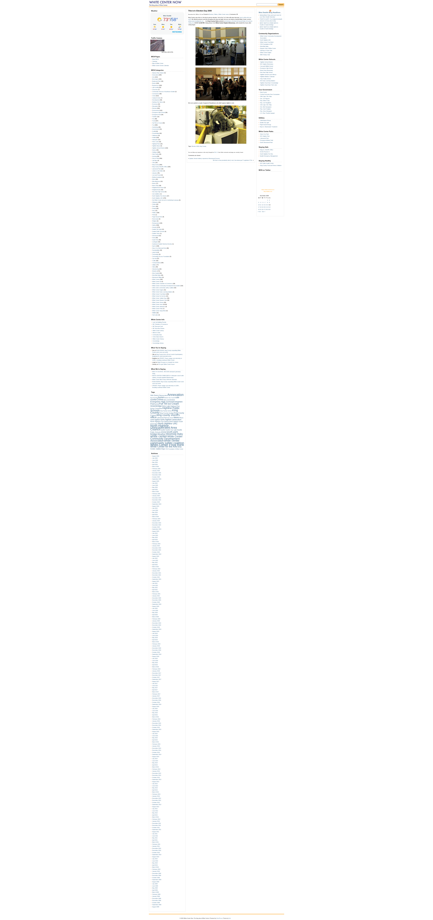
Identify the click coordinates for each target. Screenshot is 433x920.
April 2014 (155, 765)
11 (260, 204)
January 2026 (156, 470)
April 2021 (155, 589)
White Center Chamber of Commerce (162, 283)
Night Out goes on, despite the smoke (168, 362)
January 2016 (156, 721)
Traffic (154, 260)
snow (163, 432)
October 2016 (156, 702)
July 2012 (155, 808)
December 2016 (156, 698)
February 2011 (156, 844)
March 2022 (155, 566)
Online (154, 204)
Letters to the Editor (157, 171)
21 (266, 207)
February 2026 (156, 468)
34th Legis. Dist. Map (266, 96)
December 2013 (156, 773)
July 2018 (155, 658)
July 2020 (155, 608)
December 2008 (156, 898)
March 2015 (155, 742)
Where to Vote (156, 332)
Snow (153, 237)
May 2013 (155, 787)
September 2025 (156, 479)
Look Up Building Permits (159, 322)
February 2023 (156, 543)
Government (155, 129)
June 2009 (155, 886)
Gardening (155, 127)
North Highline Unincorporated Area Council (163, 427)
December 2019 (156, 623)
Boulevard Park (156, 81)
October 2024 (156, 502)
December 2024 (156, 498)
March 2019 (155, 641)
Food (153, 120)
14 (266, 204)
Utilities (154, 264)
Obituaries (155, 202)
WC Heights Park (265, 136)
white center (158, 436)
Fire (153, 118)
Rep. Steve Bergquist (266, 111)
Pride (153, 214)
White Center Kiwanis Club (159, 300)
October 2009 (156, 877)
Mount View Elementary (266, 70)
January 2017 (156, 696)
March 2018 (155, 666)
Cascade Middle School (266, 66)
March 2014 (155, 767)
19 (262, 207)
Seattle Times (156, 233)
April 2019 (155, 639)
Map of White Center (157, 63)
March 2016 (155, 717)
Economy (154, 104)
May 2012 (155, 813)
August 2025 (155, 481)
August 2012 (155, 806)
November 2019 (156, 625)
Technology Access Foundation (160, 256)
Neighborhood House (158, 187)
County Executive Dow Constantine (270, 94)
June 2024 (155, 510)
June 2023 (155, 535)
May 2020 (155, 612)
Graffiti (154, 131)
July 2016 (155, 708)
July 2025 (155, 483)
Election (154, 108)
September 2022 (156, 554)
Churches (155, 89)
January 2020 (156, 621)
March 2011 (155, 842)
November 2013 (156, 775)
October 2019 (156, 627)
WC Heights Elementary (266, 64)
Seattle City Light (156, 229)
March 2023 (155, 541)
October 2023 (156, 527)
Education (155, 106)
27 (264, 209)
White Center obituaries (158, 306)
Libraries (154, 173)
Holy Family (155, 154)
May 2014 (155, 762)
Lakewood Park (156, 169)
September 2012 (156, 804)
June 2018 (155, 660)
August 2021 (155, 581)
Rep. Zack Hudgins (265, 109)
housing (154, 156)
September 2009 (156, 879)
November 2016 (156, 700)
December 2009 (156, 873)
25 (260, 209)
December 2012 (156, 798)
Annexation (155, 75)
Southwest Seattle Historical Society (162, 244)
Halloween (155, 135)
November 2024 (156, 500)
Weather (154, 271)
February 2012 (156, 819)
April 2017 (155, 689)
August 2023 (155, 531)
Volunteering (155, 269)
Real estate (155, 219)
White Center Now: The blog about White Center (166, 3)
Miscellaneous (156, 181)
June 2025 (155, 485)
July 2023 (155, 533)
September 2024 (156, 504)
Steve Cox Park (264, 134)
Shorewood (155, 235)
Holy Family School (166, 411)
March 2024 (155, 516)
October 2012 (156, 802)
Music (153, 183)
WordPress (219, 918)
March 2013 (155, 792)
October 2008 (156, 902)
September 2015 (156, 729)
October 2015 (156, 727)
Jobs (153, 162)
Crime (153, 95)
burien (161, 397)
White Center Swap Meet (159, 310)
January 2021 (156, 596)
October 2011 (156, 827)
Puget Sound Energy (265, 124)
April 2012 (155, 815)
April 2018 (155, 664)
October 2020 (156, 602)
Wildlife (154, 312)
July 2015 (155, 733)
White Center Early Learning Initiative (162, 292)
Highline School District (158, 148)
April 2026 (155, 464)
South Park (155, 239)
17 (259, 207)
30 (269, 209)
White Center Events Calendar (160, 65)
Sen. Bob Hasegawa (265, 107)
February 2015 (156, 744)
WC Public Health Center (267, 163)
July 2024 (155, 508)
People (154, 208)
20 (264, 207)
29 (268, 209)
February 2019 (156, 644)
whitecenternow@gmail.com (196, 21)
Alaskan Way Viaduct (158, 73)
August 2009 (155, 881)
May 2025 (155, 487)
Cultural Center (156, 98)
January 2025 (156, 495)
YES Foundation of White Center (174, 449)
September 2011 (156, 829)
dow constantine (169, 400)
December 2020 (156, 598)
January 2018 (156, 671)
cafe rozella (155, 87)
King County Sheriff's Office (159, 166)
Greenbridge (155, 133)
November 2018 (156, 650)
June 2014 (155, 760)
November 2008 (156, 900)
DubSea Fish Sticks (157, 102)
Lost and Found (156, 175)
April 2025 (155, 489)
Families (154, 116)
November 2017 (156, 675)
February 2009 (156, 894)
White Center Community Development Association (166, 285)
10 (259, 204)
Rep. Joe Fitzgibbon (265, 102)
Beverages (155, 79)
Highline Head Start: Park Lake (268, 85)
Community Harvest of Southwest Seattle (163, 91)
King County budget (167, 413)
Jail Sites (154, 160)
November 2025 (156, 475)
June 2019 (155, 635)
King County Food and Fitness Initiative (270, 165)
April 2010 (155, 865)
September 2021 (156, 579)
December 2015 (156, 723)
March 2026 (155, 466)
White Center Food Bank (159, 294)
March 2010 (155, 867)
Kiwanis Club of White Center (268, 48)
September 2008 (156, 904)
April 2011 (155, 840)
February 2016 (156, 719)
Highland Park (156, 143)
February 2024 (156, 518)
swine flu (154, 252)
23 (269, 207)
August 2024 (155, 506)
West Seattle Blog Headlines (269, 12)
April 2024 (155, 514)
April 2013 (155, 790)
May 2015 (155, 737)
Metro (153, 179)
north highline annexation (170, 420)
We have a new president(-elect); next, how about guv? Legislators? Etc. (233, 160)
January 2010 (156, 871)
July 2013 (155, 783)
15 (268, 204)
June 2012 (155, 810)
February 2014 (156, 769)
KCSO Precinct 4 (264, 151)
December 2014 (156, 748)
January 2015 (156, 746)
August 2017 (155, 681)
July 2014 (155, 758)
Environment (155, 110)
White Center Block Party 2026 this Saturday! (164, 379)
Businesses (155, 85)
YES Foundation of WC (266, 44)
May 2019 (155, 637)
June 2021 (155, 585)
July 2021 (155, 583)
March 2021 (155, 591)
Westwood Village (157, 277)
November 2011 (156, 825)
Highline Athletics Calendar (267, 76)
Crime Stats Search (158, 336)
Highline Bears (156, 146)
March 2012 (155, 817)
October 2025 (156, 477)
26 (262, 209)
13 (264, 204)
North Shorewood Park (266, 142)
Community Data (157, 334)
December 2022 (156, 548)
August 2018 (155, 656)
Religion (154, 221)
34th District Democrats (158, 395)
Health (154, 137)
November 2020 (156, 600)
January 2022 (156, 570)
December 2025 (156, 472)
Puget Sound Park (157, 216)
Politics (154, 212)
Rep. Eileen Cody (265, 100)
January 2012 (156, 821)
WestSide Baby (156, 275)
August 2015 (155, 731)
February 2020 (156, 619)
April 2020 (155, 614)
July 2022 (155, 558)
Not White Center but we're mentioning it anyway (165, 200)
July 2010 (155, 858)
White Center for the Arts (159, 296)
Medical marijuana (157, 177)
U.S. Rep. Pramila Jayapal (267, 113)
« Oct (259, 211)
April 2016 (155, 715)
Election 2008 (195, 146)
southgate (155, 241)
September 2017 (156, 679)
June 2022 (155, 560)
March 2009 (155, 892)
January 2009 (156, 896)
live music (170, 417)
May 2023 (155, 537)
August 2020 (155, 606)
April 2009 (155, 890)
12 (262, 204)
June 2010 (155, 861)
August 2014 (155, 756)
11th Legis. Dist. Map (266, 104)
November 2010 (156, 850)
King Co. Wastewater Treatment (268, 126)
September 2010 (156, 854)
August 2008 (155, 906)
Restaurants (155, 223)
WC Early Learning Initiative (267, 80)
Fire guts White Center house (167, 364)
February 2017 (156, 694)
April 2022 (155, 564)
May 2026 (155, 462)
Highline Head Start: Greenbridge (269, 83)
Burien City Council (170, 397)
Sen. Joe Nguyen (265, 98)
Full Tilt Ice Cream (157, 123)
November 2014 (156, 750)
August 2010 (155, 856)
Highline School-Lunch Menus (268, 74)
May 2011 (155, 838)
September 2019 (156, 629)
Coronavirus (155, 93)
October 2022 (156, 552)
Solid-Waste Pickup (265, 120)
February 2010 (156, 869)
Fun (153, 125)
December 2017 (156, 673)
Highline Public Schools (165, 409)
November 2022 (156, 550)
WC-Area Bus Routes (158, 328)
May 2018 (155, 662)
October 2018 (156, 652)
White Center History (158, 339)
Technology (155, 254)
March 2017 (155, 692)
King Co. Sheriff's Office (266, 149)
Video (153, 267)
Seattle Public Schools (158, 231)
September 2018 (156, 654)
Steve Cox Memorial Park (159, 248)
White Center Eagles (157, 290)
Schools (154, 227)
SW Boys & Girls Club (266, 50)
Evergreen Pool (156, 114)
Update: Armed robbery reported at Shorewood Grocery (204, 158)
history (154, 150)
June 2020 (155, 610)
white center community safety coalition (163, 287)
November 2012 (156, 800)
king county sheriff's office (165, 416)
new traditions (156, 194)
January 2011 (156, 846)
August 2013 (155, 781)
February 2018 (156, 669)
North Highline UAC (157, 198)
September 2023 (156, 529)
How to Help (155, 158)
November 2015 (156, 725)
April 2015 (155, 740)
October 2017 (156, 677)
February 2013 (156, 794)
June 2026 (155, 460)
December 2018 (156, 648)
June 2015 (155, 735)
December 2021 (156, 573)
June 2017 (155, 685)
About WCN (155, 59)
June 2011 (155, 836)
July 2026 (155, 458)
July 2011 (154, 833)
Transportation (156, 262)
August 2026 (155, 456)
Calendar (154, 61)
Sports (154, 246)
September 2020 (156, 604)
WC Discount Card (158, 326)
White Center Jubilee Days (159, 298)
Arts (153, 77)
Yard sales (155, 315)
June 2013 (155, 785)
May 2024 (155, 512)
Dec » (263, 211)
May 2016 (155, 712)
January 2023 (156, 545)
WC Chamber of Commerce (160, 324)
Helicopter (155, 139)
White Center (155, 279)
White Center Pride (157, 308)
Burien (154, 83)
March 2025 (155, 491)
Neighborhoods (156, 189)
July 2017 (155, 683)
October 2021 (156, 577)
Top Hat (154, 258)
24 (259, 209)
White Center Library (158, 302)
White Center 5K (156, 281)
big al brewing (154, 397)
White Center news (157, 304)
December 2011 (156, 823)
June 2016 (155, 710)
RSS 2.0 (216, 152)
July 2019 (155, 633)
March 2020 (155, 616)
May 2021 (155, 587)
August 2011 (155, 831)
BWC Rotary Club (265, 54)
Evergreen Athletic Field (266, 140)
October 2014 (156, 752)
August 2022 (155, 556)
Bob (230, 918)
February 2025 (156, 493)
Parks (153, 206)
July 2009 (155, 883)
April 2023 (155, 539)
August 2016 (155, 706)
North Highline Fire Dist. (266, 154)
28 (266, 209)
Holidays (154, 152)
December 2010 (156, 848)
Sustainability (155, 250)
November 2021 (156, 575)
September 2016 (156, 704)
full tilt (157, 404)
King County (155, 164)
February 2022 (156, 568)
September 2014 (156, 754)
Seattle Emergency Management (269, 156)
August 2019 (155, 631)
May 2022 (155, 562)
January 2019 (156, 646)
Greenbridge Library (158, 343)
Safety (154, 225)
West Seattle (155, 273)
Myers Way (155, 185)
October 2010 (156, 852)
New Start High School (158, 191)
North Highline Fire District (159, 196)
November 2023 (156, 525)
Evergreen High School (158, 112)
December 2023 (156, 523)
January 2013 (156, 796)
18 (260, 207)
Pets (153, 210)
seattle (162, 430)
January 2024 (156, 520)
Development (155, 100)
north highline (155, 420)
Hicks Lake (155, 141)
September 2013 (156, 779)
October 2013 (156, 777)
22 (268, 207)
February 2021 (156, 593)
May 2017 (155, 687)
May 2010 (155, 863)
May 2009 (155, 888)
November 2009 (156, 875)
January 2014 (156, 771)
